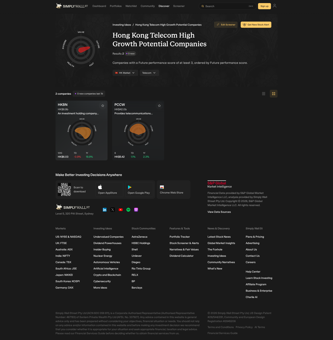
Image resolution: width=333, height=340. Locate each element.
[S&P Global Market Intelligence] (220, 184)
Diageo (136, 262)
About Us (251, 249)
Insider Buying (102, 249)
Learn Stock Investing (259, 278)
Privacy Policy (244, 327)
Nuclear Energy (102, 256)
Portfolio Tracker (180, 236)
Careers (251, 262)
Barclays (137, 287)
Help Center (253, 271)
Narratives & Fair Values (184, 249)
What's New (215, 268)
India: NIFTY (63, 256)
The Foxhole (215, 249)
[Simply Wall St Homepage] (72, 6)
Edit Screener (228, 24)
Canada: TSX (63, 262)
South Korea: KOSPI (68, 281)
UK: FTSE (61, 243)
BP (133, 281)
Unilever (137, 256)
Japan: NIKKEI (64, 275)
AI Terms (260, 327)
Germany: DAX (64, 287)
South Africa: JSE (66, 268)
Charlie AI (251, 297)
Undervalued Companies (108, 236)
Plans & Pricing (255, 236)
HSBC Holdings (141, 243)
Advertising (252, 243)
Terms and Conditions (221, 327)
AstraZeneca (139, 236)
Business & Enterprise (259, 290)
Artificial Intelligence (105, 268)
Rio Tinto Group (141, 268)
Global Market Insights (221, 243)
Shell (135, 249)
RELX (135, 275)
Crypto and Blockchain (107, 275)
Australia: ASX (64, 249)
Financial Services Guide (223, 333)
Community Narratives (221, 262)
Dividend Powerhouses (107, 243)
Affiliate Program (256, 284)
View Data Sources (219, 212)
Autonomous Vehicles (106, 262)
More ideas (100, 287)
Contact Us (253, 256)
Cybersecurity (102, 281)
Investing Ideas (122, 24)
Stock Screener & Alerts (184, 243)
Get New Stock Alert (258, 24)
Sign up (264, 6)
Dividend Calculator (181, 256)
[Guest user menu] (275, 6)
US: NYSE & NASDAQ (68, 236)
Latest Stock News (219, 236)
